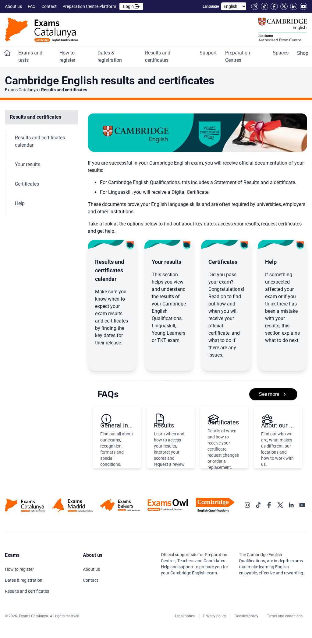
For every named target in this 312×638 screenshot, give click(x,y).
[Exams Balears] (120, 505)
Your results (28, 164)
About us (14, 6)
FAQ (32, 6)
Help (20, 203)
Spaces (281, 53)
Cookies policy (247, 616)
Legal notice (185, 616)
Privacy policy (215, 616)
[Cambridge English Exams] (41, 30)
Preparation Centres (237, 56)
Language (211, 6)
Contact (49, 6)
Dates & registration (110, 56)
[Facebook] (274, 6)
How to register (67, 56)
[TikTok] (264, 6)
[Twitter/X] (284, 6)
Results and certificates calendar (40, 141)
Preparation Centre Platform (98, 6)
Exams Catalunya (21, 89)
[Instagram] (254, 6)
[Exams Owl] (167, 505)
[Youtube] (303, 6)
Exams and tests (30, 56)
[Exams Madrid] (72, 505)
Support (209, 53)
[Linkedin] (293, 6)
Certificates (27, 184)
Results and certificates (157, 56)
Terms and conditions (285, 616)
